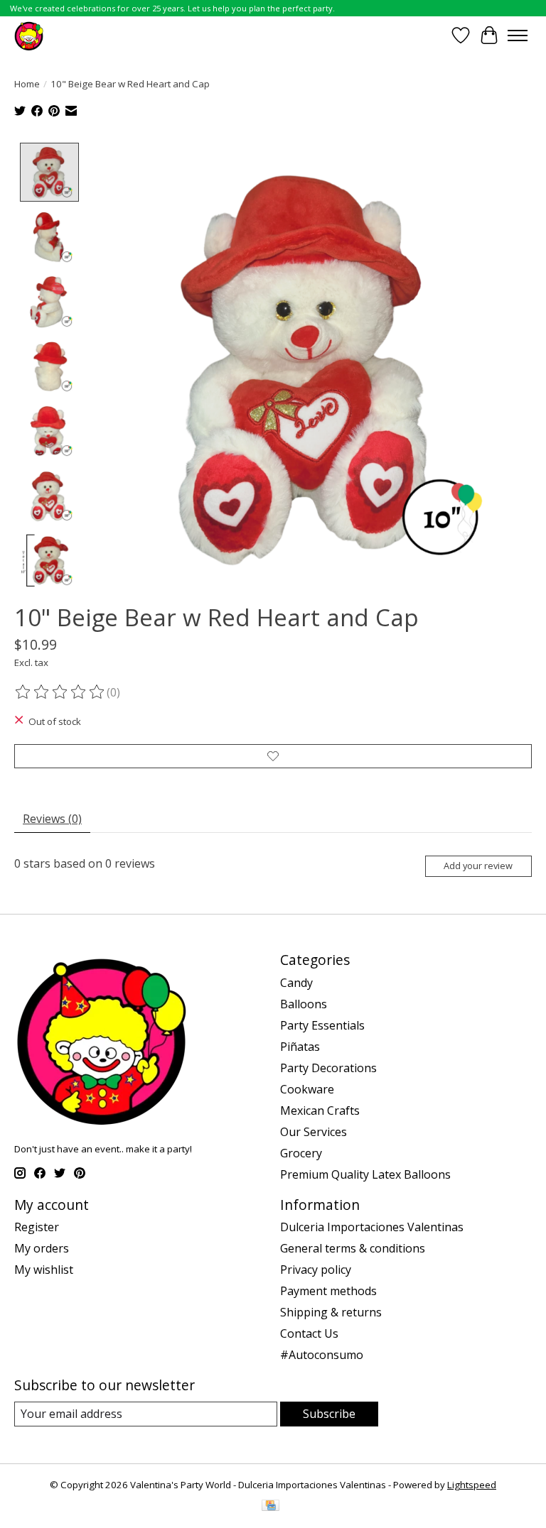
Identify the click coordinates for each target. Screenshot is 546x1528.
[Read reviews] (60, 692)
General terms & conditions (352, 1248)
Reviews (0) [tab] (52, 818)
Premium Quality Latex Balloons (365, 1174)
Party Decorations (328, 1068)
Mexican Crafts (320, 1110)
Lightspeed (471, 1484)
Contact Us (309, 1333)
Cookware (307, 1089)
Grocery (301, 1153)
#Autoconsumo (321, 1355)
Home (27, 83)
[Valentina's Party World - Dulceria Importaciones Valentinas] (28, 35)
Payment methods (328, 1291)
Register (36, 1227)
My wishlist (43, 1269)
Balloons (303, 1004)
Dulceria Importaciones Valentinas (372, 1227)
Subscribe (329, 1413)
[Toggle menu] (517, 35)
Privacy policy (315, 1269)
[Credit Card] (270, 1507)
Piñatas (300, 1046)
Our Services (313, 1132)
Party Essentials (322, 1025)
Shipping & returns (331, 1312)
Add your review (478, 865)
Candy (296, 983)
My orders (41, 1248)
